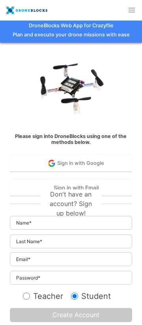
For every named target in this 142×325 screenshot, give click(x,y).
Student (96, 296)
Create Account (75, 315)
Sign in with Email (76, 187)
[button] (131, 10)
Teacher (48, 296)
